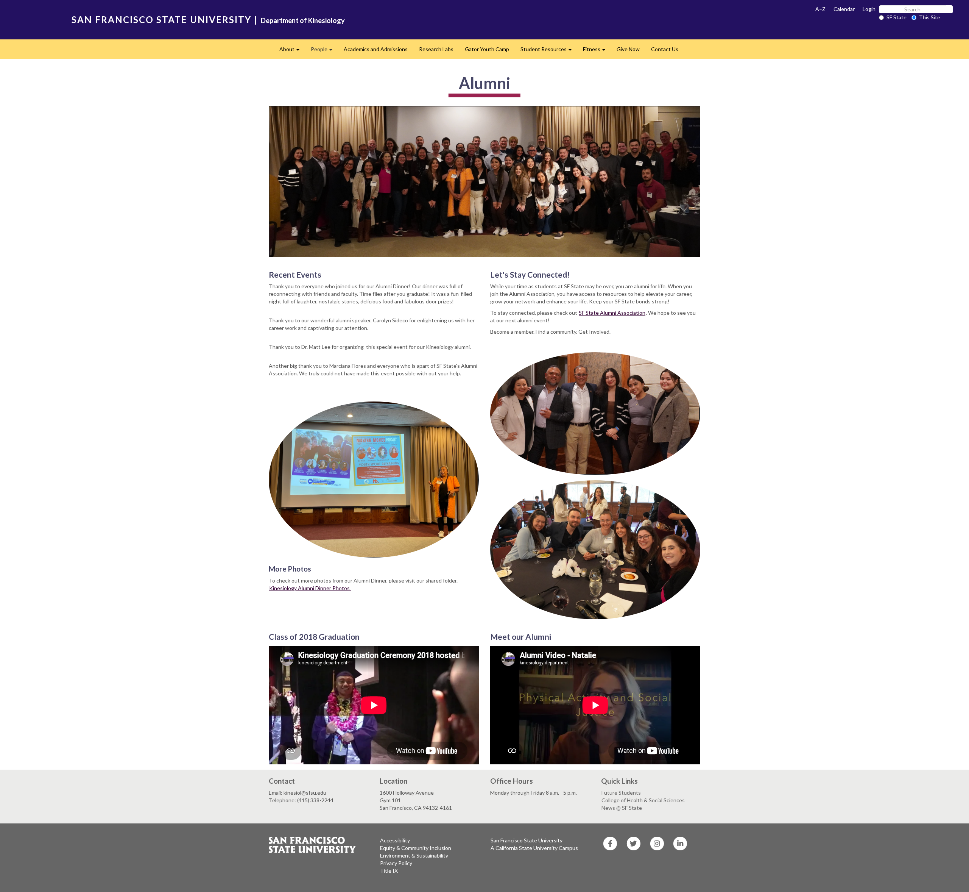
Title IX (389, 870)
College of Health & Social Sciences (643, 800)
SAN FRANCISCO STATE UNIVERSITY (161, 19)
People (324, 51)
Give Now (628, 49)
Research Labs (436, 49)
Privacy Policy (396, 863)
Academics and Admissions (376, 49)
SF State (896, 17)
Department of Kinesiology (303, 20)
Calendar (844, 9)
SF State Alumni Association (612, 312)
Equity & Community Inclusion (415, 848)
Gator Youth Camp (487, 49)
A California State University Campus (534, 848)
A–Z (820, 9)
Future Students (621, 792)
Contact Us (664, 49)
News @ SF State (621, 808)
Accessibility (395, 840)
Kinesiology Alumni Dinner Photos (310, 588)
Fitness (597, 51)
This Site (929, 17)
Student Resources (548, 51)
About (292, 51)
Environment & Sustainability (414, 855)
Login (869, 9)
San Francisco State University (526, 840)
